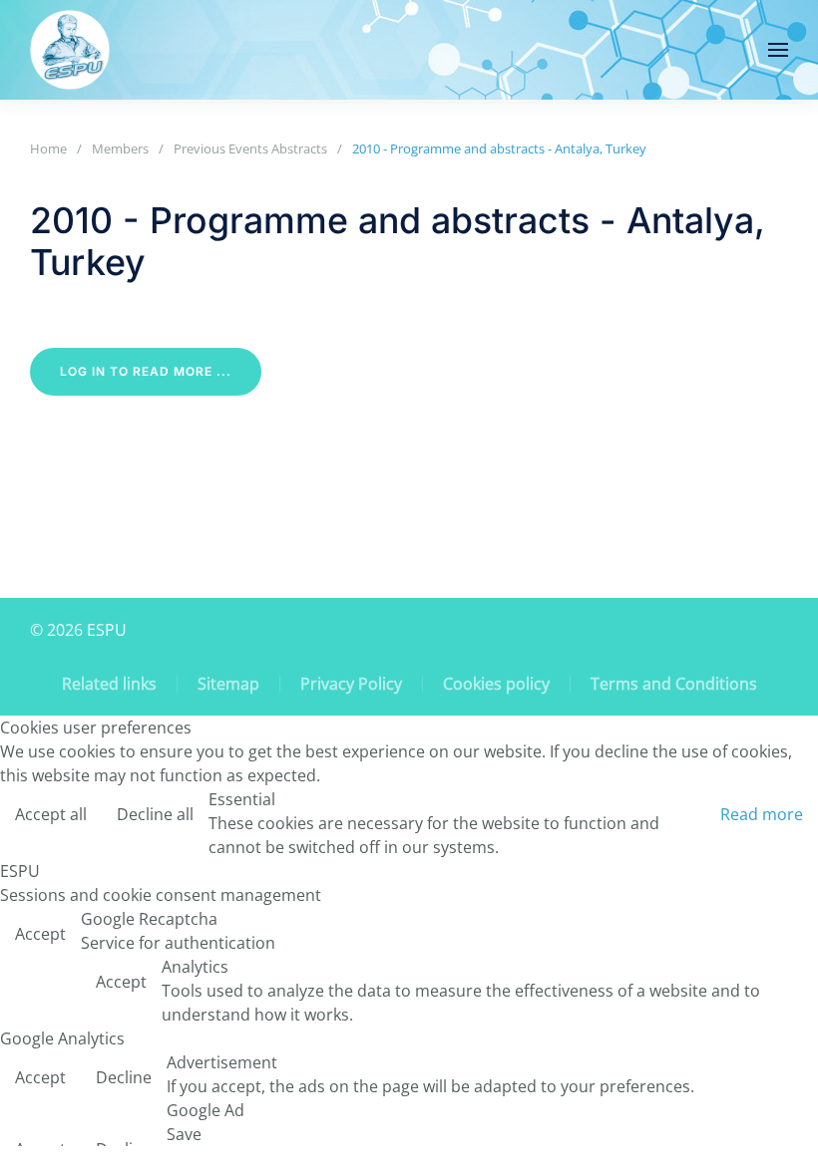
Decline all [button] (155, 814)
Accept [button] (40, 934)
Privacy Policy (351, 684)
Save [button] (184, 1134)
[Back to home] (70, 50)
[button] (778, 50)
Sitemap (228, 684)
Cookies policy (496, 684)
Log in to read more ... (145, 371)
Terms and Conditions (674, 684)
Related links (109, 684)
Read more (761, 814)
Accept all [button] (51, 814)
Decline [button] (124, 1077)
